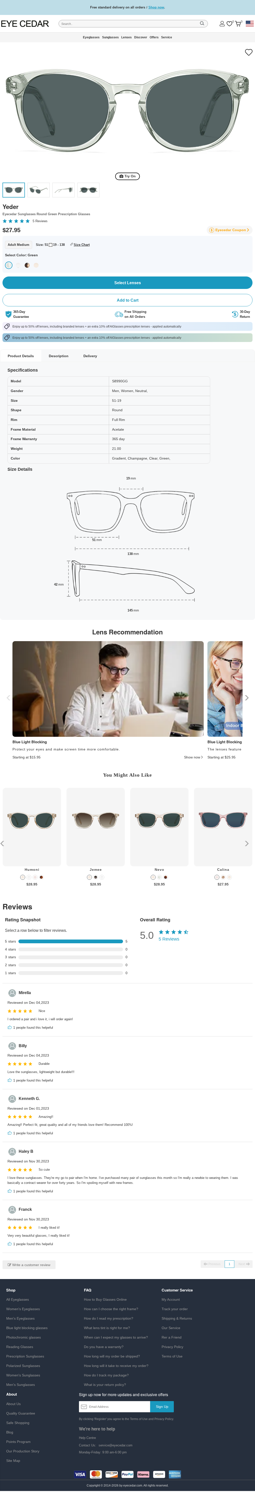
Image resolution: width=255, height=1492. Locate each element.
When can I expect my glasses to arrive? (116, 1337)
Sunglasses (110, 37)
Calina (223, 870)
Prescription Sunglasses (25, 1356)
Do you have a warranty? (104, 1347)
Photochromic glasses (23, 1337)
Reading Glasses (19, 1347)
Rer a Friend (172, 1337)
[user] (222, 23)
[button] (246, 697)
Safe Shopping (17, 1423)
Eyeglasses (91, 37)
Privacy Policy (172, 1347)
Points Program (18, 1442)
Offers (154, 37)
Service (166, 37)
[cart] (238, 24)
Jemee (96, 870)
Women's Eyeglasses (23, 1309)
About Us (13, 1404)
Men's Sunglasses (20, 1385)
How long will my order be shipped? (112, 1356)
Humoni (32, 870)
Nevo (159, 870)
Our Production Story (22, 1451)
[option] (32, 840)
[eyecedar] (25, 23)
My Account (171, 1299)
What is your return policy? (105, 1385)
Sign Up (162, 1407)
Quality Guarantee (20, 1413)
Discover (140, 37)
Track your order (175, 1309)
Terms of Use (172, 1356)
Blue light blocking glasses (27, 1328)
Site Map (13, 1461)
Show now (192, 757)
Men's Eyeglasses (20, 1318)
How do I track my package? (106, 1375)
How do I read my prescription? (108, 1318)
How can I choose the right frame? (111, 1309)
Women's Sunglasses (23, 1375)
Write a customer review (30, 1265)
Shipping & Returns (177, 1318)
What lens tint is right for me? (107, 1328)
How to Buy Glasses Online (105, 1299)
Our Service (171, 1328)
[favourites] (229, 23)
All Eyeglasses (17, 1299)
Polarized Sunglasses (23, 1366)
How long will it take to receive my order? (116, 1366)
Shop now (156, 7)
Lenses (126, 37)
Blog (9, 1432)
